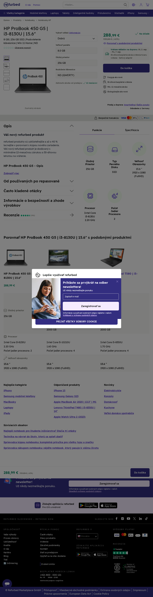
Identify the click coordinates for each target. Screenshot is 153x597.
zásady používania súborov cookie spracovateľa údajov (76, 300)
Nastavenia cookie (93, 294)
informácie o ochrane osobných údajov (93, 297)
